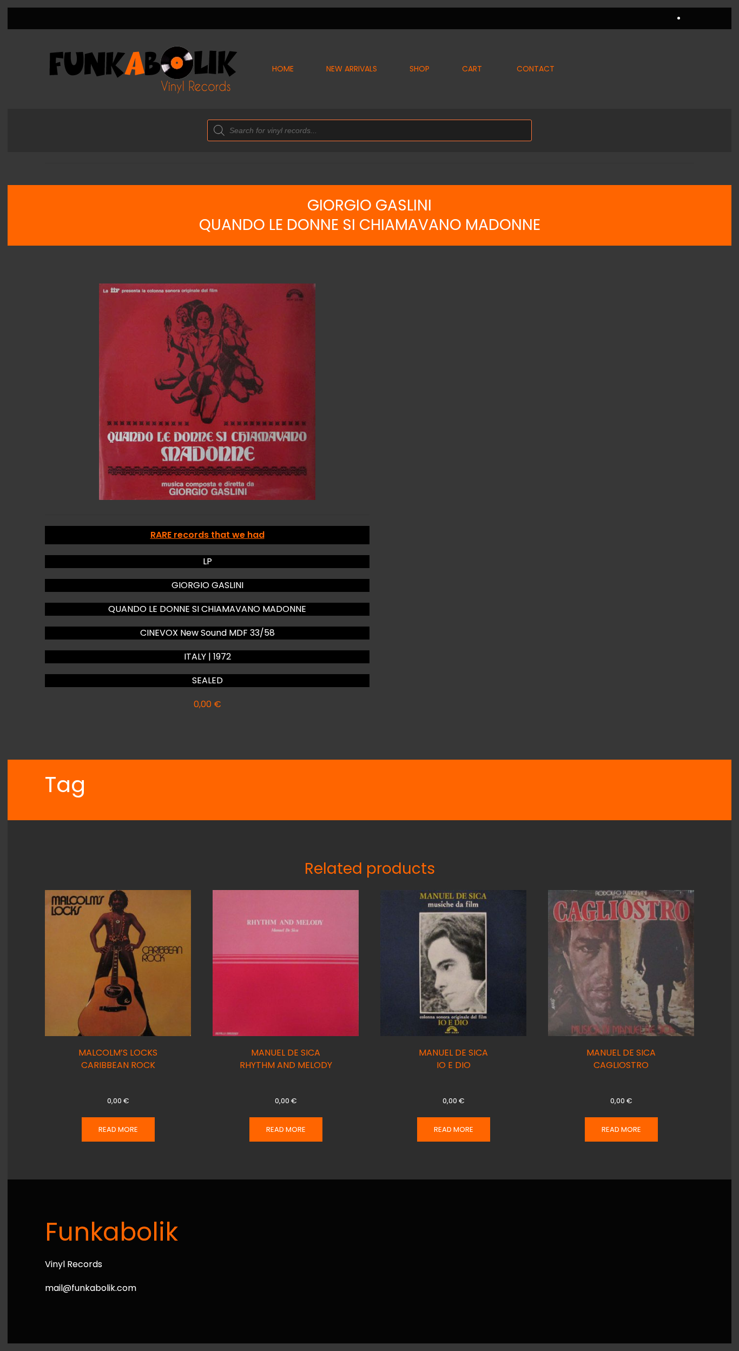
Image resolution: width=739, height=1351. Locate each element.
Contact (536, 68)
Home (283, 68)
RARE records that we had (207, 535)
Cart (472, 68)
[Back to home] (142, 69)
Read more (118, 1129)
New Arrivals (351, 68)
